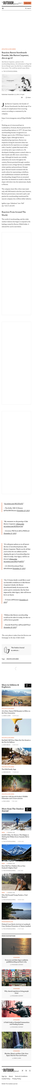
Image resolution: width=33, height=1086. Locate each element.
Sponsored (16, 957)
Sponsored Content (17, 964)
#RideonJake (20, 524)
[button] (4, 1076)
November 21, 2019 (10, 533)
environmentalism (7, 921)
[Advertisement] (16, 28)
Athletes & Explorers (9, 49)
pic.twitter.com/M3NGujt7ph (13, 526)
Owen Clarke (7, 715)
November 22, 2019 (23, 510)
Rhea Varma (6, 801)
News (3, 832)
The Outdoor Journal (10, 71)
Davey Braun (6, 745)
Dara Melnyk (6, 772)
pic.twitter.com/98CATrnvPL (13, 504)
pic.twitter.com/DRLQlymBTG (14, 561)
